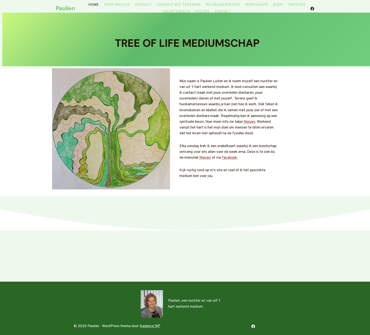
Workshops (256, 5)
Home (93, 5)
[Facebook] (312, 8)
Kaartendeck (176, 12)
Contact (223, 12)
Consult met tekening (179, 5)
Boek (278, 5)
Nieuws (202, 12)
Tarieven (297, 5)
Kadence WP (150, 326)
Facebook (229, 157)
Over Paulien (117, 5)
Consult (143, 5)
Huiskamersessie (223, 5)
